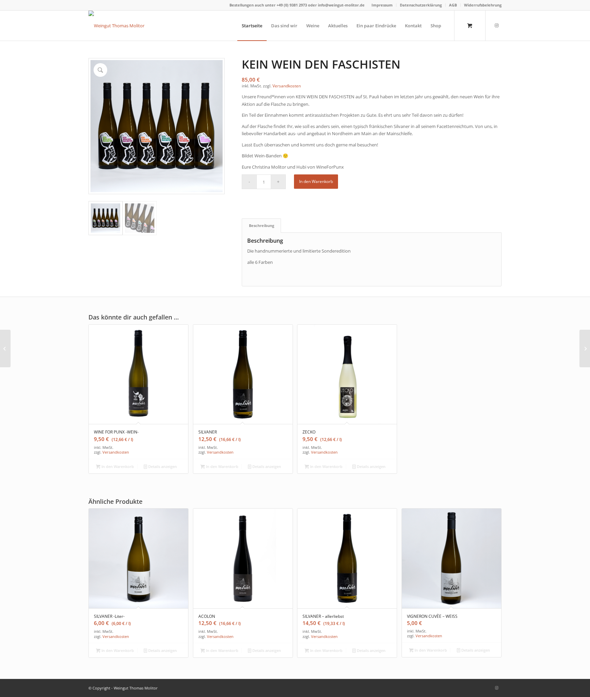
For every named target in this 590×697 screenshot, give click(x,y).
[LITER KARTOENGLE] (5, 348)
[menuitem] (382, 5)
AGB (453, 5)
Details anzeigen (162, 466)
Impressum (382, 5)
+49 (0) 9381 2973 (292, 5)
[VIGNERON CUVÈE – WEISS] (584, 348)
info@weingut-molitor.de (341, 5)
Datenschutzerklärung (421, 5)
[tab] (261, 225)
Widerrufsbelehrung (483, 5)
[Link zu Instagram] (496, 25)
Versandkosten (286, 85)
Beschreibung (261, 225)
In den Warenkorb (316, 181)
